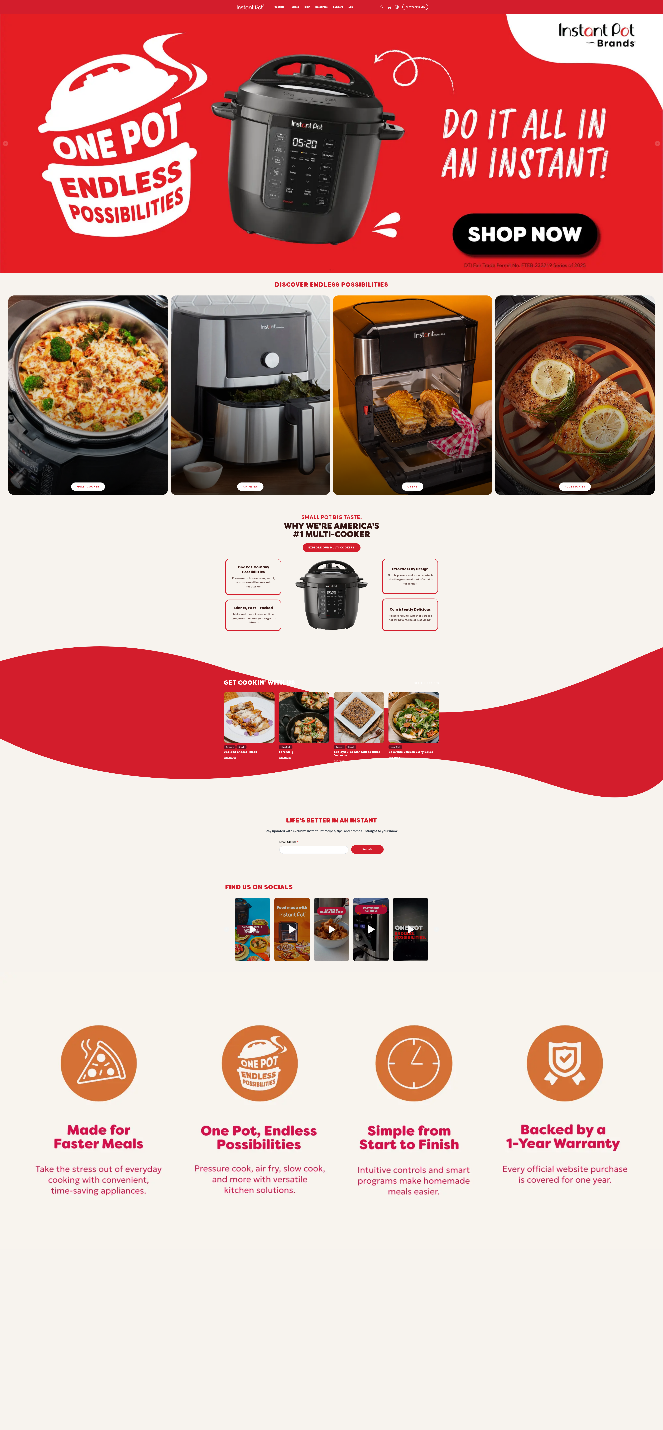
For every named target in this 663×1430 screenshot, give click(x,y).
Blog (307, 6)
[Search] (382, 7)
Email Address (288, 842)
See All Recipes (426, 683)
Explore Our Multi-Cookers (331, 547)
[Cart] (389, 7)
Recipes (294, 6)
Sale (350, 6)
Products (278, 6)
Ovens (412, 486)
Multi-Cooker (88, 486)
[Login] (397, 7)
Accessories (575, 486)
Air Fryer (250, 486)
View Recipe (230, 757)
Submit (367, 849)
